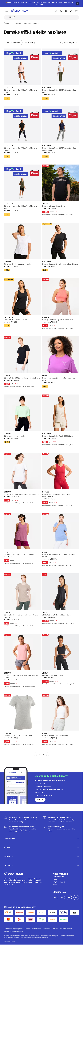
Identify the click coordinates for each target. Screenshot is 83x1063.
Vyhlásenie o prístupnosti (13, 925)
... (12, 23)
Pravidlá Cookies (66, 925)
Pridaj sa (40, 800)
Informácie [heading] (8, 847)
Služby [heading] (7, 838)
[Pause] (77, 3)
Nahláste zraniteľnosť (33, 925)
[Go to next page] (48, 754)
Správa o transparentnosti (13, 928)
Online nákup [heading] (9, 829)
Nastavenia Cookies (50, 925)
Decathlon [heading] (8, 856)
